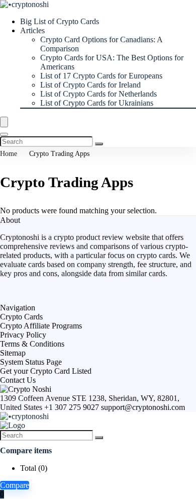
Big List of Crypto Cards (59, 21)
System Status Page (31, 362)
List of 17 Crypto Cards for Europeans (101, 75)
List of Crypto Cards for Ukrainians (96, 103)
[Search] (4, 134)
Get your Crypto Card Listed (45, 371)
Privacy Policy (23, 334)
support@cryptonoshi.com (143, 407)
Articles (32, 30)
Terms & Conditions (32, 344)
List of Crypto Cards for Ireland (90, 84)
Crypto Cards (21, 316)
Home (8, 153)
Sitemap (13, 353)
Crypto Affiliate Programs (41, 325)
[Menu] (4, 122)
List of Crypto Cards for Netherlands (98, 94)
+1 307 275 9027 (71, 407)
